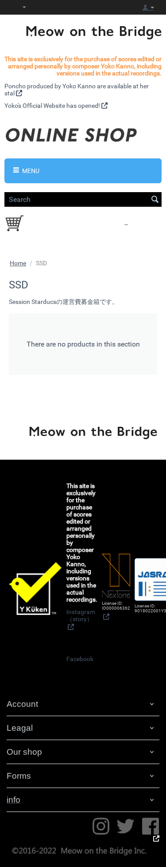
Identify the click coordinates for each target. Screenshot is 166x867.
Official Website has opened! (61, 105)
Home (18, 263)
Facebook (79, 658)
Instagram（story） (80, 615)
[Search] (155, 200)
